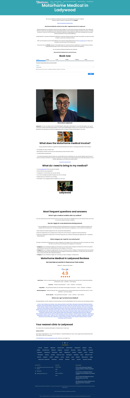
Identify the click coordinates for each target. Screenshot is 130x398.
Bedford (78, 357)
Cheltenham (84, 315)
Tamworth (66, 350)
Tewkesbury (79, 315)
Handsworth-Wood (41, 308)
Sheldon (57, 311)
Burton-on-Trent (60, 354)
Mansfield (76, 354)
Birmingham (75, 304)
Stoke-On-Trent (88, 354)
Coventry (87, 305)
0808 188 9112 (41, 338)
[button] (61, 1)
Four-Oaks (64, 307)
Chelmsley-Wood (77, 305)
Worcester (68, 315)
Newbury (80, 352)
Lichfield (57, 313)
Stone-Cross (89, 311)
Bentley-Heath (66, 304)
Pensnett (73, 309)
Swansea (39, 357)
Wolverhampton (39, 313)
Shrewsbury (54, 359)
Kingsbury (60, 350)
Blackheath (81, 304)
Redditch (63, 315)
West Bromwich (45, 350)
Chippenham (56, 316)
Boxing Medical (90, 1)
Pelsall (69, 309)
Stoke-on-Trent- (54, 315)
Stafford (75, 313)
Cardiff (51, 357)
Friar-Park (69, 307)
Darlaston (42, 307)
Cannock (49, 313)
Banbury (85, 316)
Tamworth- (70, 313)
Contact (62, 3)
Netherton (46, 309)
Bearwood (60, 304)
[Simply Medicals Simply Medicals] (42, 2)
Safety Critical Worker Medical (69, 1)
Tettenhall (47, 312)
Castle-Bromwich (63, 305)
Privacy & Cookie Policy (62, 391)
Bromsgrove (73, 315)
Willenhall (88, 312)
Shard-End (53, 311)
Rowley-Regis (87, 309)
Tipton (51, 312)
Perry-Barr (77, 309)
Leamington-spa (62, 318)
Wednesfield (75, 312)
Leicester (79, 359)
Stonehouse (41, 316)
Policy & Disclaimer (59, 373)
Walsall (58, 312)
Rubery (44, 311)
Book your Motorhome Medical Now (65, 23)
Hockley (52, 308)
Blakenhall (86, 304)
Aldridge (46, 304)
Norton (55, 309)
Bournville (47, 305)
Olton (66, 309)
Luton (72, 357)
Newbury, (65, 316)
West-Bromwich (82, 312)
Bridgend (45, 357)
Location (37, 65)
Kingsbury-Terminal (63, 313)
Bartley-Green (54, 304)
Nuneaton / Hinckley (87, 359)
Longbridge (90, 308)
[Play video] (65, 105)
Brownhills (56, 305)
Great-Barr (74, 307)
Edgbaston (54, 307)
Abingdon (77, 316)
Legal (56, 369)
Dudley (50, 307)
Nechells (42, 309)
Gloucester (90, 315)
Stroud (45, 316)
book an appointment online (51, 338)
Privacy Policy (58, 367)
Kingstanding (73, 308)
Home (51, 1)
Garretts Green (60, 347)
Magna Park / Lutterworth (43, 359)
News (56, 375)
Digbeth (47, 307)
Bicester (81, 316)
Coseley (82, 305)
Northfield (51, 309)
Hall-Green (84, 307)
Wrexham (67, 359)
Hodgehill (56, 308)
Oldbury (63, 309)
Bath (52, 316)
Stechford (83, 311)
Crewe (73, 359)
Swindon (61, 316)
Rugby (91, 357)
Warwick (89, 316)
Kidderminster (91, 313)
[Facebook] (62, 342)
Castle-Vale (69, 305)
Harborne (48, 308)
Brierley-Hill (51, 305)
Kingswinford (80, 308)
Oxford (73, 316)
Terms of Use (56, 391)
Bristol (49, 316)
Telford (53, 313)
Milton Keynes (85, 357)
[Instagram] (67, 342)
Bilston (70, 304)
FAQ (56, 371)
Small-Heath (66, 311)
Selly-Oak (48, 311)
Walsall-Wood (63, 312)
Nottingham (69, 354)
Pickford (82, 309)
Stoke (60, 315)
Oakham (59, 309)
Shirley (61, 311)
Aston (49, 304)
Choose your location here (65, 162)
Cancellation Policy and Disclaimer (71, 391)
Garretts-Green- (47, 315)
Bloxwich (90, 304)
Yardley (79, 311)
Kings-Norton (67, 308)
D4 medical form (82, 40)
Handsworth (89, 307)
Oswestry (61, 359)
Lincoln (62, 357)
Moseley (38, 309)
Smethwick (71, 311)
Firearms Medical (81, 1)
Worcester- (84, 313)
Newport (57, 357)
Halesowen (79, 307)
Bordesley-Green (40, 305)
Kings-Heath (61, 308)
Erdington (60, 307)
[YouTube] (65, 342)
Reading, (69, 316)
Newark (67, 357)
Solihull (75, 311)
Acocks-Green (41, 304)
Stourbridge (42, 312)
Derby (81, 354)
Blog (58, 3)
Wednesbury (70, 312)
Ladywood (85, 308)
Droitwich (80, 313)
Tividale (54, 312)
